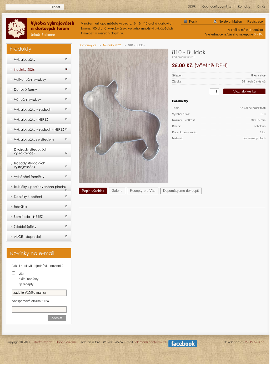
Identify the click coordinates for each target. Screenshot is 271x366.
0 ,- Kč (258, 34)
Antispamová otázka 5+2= (30, 301)
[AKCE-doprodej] (39, 236)
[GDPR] (191, 6)
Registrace (255, 21)
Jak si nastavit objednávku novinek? (37, 266)
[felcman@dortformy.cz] (150, 341)
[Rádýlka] (39, 206)
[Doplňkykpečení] (39, 196)
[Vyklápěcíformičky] (39, 176)
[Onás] (259, 6)
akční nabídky (28, 279)
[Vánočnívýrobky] (39, 99)
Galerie (117, 191)
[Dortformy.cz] (90, 45)
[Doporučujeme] (66, 341)
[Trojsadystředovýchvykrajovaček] (39, 164)
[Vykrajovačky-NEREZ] (39, 119)
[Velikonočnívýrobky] (39, 79)
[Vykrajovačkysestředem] (39, 139)
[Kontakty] (244, 6)
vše (21, 274)
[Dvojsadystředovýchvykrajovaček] (39, 150)
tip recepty (26, 284)
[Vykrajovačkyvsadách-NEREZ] (39, 129)
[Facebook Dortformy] (182, 345)
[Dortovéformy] (39, 89)
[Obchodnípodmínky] (217, 6)
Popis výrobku (93, 191)
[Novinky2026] (114, 45)
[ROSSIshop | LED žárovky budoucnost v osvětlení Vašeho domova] (42, 29)
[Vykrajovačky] (39, 59)
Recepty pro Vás (142, 191)
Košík (193, 21)
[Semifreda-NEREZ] (39, 216)
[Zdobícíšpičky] (39, 226)
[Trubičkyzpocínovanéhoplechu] (39, 186)
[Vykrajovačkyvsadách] (39, 109)
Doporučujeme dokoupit (181, 191)
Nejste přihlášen (230, 21)
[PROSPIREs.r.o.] (255, 341)
